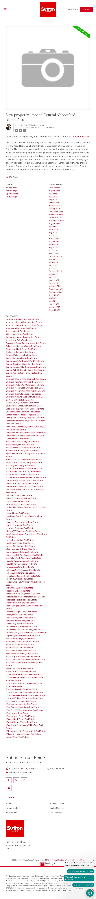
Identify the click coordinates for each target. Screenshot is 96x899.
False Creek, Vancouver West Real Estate (24, 459)
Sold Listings (11, 196)
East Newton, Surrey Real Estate (20, 444)
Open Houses (12, 193)
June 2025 (53, 229)
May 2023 (53, 265)
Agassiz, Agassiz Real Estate (18, 331)
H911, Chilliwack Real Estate (17, 501)
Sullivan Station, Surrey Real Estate (21, 671)
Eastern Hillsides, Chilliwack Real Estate (23, 447)
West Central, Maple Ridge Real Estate (22, 707)
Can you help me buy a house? (80, 871)
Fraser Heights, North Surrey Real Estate (23, 471)
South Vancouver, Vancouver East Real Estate (25, 659)
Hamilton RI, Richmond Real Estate (21, 504)
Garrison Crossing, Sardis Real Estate (22, 483)
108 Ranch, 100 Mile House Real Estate (22, 319)
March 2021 (54, 304)
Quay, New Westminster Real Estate (21, 626)
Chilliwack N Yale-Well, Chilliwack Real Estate (25, 385)
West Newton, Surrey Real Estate (20, 716)
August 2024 (54, 241)
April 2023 (53, 268)
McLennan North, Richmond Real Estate (23, 570)
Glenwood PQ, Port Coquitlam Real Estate (24, 486)
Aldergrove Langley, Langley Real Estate (23, 337)
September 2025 (56, 220)
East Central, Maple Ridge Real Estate (22, 441)
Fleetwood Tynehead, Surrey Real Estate (24, 462)
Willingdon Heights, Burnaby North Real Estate (26, 731)
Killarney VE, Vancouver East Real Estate (23, 531)
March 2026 (54, 202)
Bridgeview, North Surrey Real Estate (22, 349)
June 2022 (53, 274)
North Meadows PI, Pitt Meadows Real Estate (25, 596)
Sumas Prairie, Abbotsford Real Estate (22, 674)
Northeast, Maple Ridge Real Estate (21, 600)
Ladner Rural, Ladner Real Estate (20, 540)
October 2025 (55, 217)
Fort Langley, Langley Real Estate (20, 465)
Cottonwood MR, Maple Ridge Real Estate (24, 414)
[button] (71, 9)
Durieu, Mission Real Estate (17, 438)
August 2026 (54, 190)
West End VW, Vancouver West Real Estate (24, 710)
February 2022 (55, 283)
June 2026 (53, 196)
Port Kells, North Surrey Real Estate (21, 620)
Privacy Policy (52, 860)
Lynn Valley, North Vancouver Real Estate (23, 558)
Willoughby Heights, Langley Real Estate (23, 734)
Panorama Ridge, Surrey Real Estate (21, 611)
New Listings (11, 190)
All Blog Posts (12, 187)
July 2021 (53, 298)
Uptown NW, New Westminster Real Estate (24, 698)
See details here (81, 136)
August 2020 (54, 310)
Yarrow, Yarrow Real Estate (17, 737)
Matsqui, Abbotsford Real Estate (20, 567)
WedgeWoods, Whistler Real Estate (21, 704)
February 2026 (55, 205)
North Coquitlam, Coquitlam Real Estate (23, 593)
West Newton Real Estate (17, 713)
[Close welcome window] (93, 860)
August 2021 (54, 295)
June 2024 (53, 244)
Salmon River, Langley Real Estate (20, 638)
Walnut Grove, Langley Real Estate (21, 701)
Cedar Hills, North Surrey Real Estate (21, 358)
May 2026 (53, 199)
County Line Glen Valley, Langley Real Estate (25, 417)
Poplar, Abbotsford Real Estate (19, 614)
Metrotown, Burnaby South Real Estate (23, 576)
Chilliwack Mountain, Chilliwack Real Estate (24, 382)
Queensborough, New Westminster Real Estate (26, 632)
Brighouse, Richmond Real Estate (20, 352)
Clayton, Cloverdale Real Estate (19, 400)
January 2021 (54, 307)
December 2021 (56, 289)
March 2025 (54, 238)
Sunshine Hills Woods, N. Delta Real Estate (24, 683)
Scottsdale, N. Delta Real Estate (20, 647)
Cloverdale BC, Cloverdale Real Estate (22, 402)
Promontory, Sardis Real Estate (19, 623)
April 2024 (53, 250)
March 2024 (54, 253)
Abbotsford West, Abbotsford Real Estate (24, 325)
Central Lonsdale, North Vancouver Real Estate (26, 367)
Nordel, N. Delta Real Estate (18, 591)
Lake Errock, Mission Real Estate (19, 543)
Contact (86, 9)
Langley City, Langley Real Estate (20, 546)
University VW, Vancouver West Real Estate (24, 692)
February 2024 (55, 256)
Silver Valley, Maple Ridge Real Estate (22, 653)
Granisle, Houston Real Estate (19, 495)
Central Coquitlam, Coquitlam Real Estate (24, 364)
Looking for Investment (83, 885)
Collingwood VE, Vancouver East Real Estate (25, 409)
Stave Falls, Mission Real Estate (19, 668)
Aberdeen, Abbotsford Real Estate (21, 328)
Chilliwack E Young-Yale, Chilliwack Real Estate (26, 379)
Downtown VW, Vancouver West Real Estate (25, 435)
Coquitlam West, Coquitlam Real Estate (23, 411)
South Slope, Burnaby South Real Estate (23, 656)
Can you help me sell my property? (75, 878)
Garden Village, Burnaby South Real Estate (24, 480)
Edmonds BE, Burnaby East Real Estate (23, 450)
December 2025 (56, 211)
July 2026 (53, 193)
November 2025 (56, 214)
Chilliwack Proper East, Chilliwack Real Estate (25, 388)
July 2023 (53, 259)
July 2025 (53, 226)
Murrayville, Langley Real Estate (19, 588)
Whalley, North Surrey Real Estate (20, 719)
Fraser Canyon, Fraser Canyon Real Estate (24, 468)
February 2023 (55, 271)
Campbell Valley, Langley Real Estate (21, 355)
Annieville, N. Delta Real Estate (19, 340)
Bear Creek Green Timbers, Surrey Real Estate (26, 343)
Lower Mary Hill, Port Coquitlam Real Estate (24, 555)
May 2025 (53, 232)
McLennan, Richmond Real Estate (20, 573)
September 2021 (56, 292)
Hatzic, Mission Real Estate (17, 513)
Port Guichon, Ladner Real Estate (20, 617)
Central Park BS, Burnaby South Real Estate (25, 370)
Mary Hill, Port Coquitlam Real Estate (21, 564)
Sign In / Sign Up (71, 9)
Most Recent (54, 187)
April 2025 (53, 235)
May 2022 (53, 277)
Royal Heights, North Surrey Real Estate (23, 635)
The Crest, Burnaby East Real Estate (21, 689)
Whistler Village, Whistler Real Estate (21, 722)
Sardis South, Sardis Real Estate (20, 644)
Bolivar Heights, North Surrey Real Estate (23, 346)
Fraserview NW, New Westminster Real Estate (26, 477)
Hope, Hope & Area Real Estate (19, 525)
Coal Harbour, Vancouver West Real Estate (24, 405)
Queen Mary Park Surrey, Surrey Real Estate (25, 629)
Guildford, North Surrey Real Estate (21, 498)
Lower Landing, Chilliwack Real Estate (22, 552)
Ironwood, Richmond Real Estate (20, 528)
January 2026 (54, 208)
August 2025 (54, 223)
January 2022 (54, 286)
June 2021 (53, 301)
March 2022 (54, 280)
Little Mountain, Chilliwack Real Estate (22, 549)
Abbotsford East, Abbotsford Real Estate (24, 322)
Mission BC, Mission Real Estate (19, 579)
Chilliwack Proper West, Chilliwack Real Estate (25, 391)
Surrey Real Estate (14, 686)
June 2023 (53, 262)
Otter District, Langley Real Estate (21, 602)
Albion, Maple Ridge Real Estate (19, 334)
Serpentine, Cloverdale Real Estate (21, 650)
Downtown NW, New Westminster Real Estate (26, 432)
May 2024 (53, 247)
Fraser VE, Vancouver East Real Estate (22, 474)
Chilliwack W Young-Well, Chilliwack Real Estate (26, 397)
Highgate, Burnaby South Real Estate (22, 522)
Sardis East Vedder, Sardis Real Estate (22, 641)
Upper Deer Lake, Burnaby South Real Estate (25, 695)
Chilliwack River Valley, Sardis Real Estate (23, 394)
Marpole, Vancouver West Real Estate (22, 561)
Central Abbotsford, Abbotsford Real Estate (39, 127)
